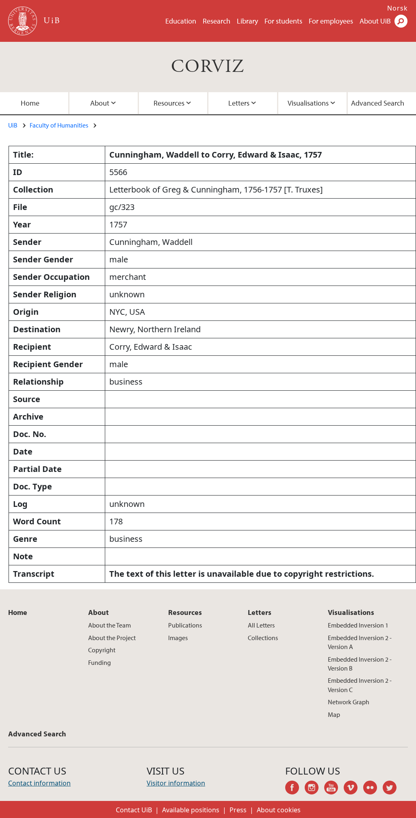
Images (178, 638)
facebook (295, 789)
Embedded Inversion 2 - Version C (360, 684)
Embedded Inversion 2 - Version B (360, 663)
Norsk (397, 8)
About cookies (279, 809)
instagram (314, 789)
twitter (392, 789)
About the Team (109, 625)
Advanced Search (377, 103)
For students (283, 21)
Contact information (39, 783)
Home (30, 103)
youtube (334, 789)
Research (216, 21)
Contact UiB (134, 809)
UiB (12, 125)
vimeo (353, 789)
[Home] (23, 20)
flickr (373, 789)
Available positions (190, 809)
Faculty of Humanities (59, 125)
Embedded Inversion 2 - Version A (360, 642)
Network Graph (348, 702)
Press (238, 809)
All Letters (261, 625)
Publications (185, 625)
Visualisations (308, 103)
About (99, 103)
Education (180, 21)
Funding (99, 662)
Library (247, 21)
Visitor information (176, 783)
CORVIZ (208, 66)
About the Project (112, 638)
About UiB (375, 21)
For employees (331, 21)
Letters (238, 103)
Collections (263, 638)
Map (334, 714)
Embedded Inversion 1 (358, 625)
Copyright (101, 650)
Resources (169, 103)
